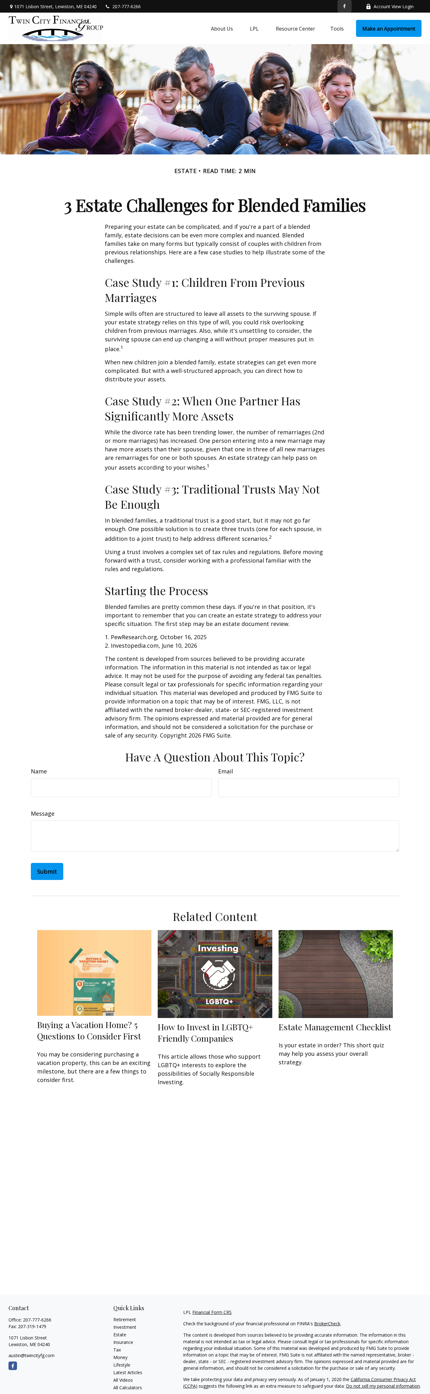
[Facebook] (344, 6)
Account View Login (394, 6)
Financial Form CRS (212, 1312)
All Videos (123, 1380)
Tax (117, 1350)
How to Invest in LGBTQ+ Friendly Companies (205, 1032)
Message (42, 813)
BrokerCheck (327, 1324)
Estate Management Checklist (335, 1026)
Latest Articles (127, 1372)
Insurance (123, 1342)
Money (120, 1357)
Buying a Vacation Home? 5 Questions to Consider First (89, 1030)
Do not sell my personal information (383, 1386)
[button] (222, 28)
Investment (124, 1327)
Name (39, 771)
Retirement (124, 1319)
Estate (119, 1335)
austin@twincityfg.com (31, 1355)
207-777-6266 (126, 6)
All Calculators (127, 1388)
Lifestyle (121, 1365)
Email (225, 771)
